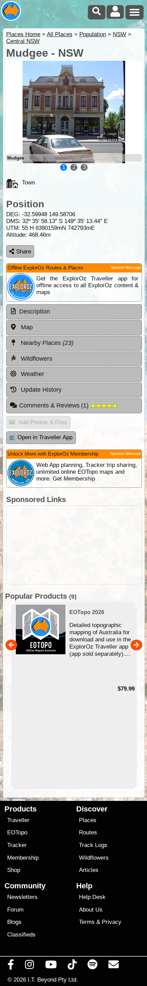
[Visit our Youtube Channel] (50, 966)
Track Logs (93, 845)
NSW (119, 34)
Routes (88, 832)
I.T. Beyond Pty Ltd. (53, 979)
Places (87, 820)
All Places (59, 34)
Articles (88, 870)
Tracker (17, 845)
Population (92, 34)
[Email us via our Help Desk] (113, 966)
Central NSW (23, 41)
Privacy (111, 922)
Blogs (14, 922)
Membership (23, 858)
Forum (15, 909)
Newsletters (22, 897)
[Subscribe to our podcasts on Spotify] (92, 966)
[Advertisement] (74, 544)
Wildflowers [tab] (35, 358)
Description (34, 311)
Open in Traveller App (44, 437)
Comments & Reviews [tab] (55, 405)
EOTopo (17, 832)
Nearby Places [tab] (46, 342)
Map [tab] (26, 327)
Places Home (23, 34)
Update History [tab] (40, 389)
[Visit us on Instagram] (30, 966)
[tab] (74, 311)
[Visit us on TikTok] (72, 966)
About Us (91, 909)
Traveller (18, 820)
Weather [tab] (31, 374)
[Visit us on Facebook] (11, 966)
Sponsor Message (125, 267)
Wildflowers (94, 858)
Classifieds (21, 934)
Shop (13, 870)
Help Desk (92, 897)
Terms (87, 922)
